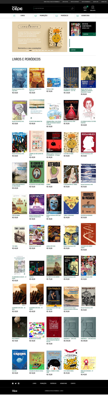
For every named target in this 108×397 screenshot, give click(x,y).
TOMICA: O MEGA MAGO (69, 215)
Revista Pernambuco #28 (87, 184)
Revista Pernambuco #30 (18, 153)
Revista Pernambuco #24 (87, 308)
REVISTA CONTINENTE (75, 1)
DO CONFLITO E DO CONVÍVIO (53, 277)
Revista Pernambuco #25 (70, 277)
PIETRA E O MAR (50, 89)
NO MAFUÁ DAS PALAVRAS (35, 338)
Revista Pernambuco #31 (18, 121)
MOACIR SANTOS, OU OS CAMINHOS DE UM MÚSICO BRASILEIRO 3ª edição (86, 91)
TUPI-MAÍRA (14, 246)
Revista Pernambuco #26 (70, 246)
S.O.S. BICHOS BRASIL (69, 371)
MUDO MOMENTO (15, 338)
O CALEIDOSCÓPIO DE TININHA (70, 184)
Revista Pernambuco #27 (35, 246)
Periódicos (64, 15)
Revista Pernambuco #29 (87, 153)
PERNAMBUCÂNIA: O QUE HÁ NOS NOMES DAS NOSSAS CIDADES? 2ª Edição (54, 123)
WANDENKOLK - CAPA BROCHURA (88, 338)
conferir (85, 34)
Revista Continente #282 (86, 277)
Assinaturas (85, 15)
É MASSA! (31, 277)
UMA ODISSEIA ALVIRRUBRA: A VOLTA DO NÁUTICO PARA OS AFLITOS (53, 340)
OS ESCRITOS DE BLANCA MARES (36, 184)
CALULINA (14, 371)
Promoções (43, 15)
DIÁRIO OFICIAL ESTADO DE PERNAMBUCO (52, 1)
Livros (22, 15)
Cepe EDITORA (65, 1)
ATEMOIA (48, 184)
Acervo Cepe (95, 1)
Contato (73, 383)
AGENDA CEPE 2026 (51, 246)
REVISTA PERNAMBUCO (86, 1)
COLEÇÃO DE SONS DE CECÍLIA (36, 371)
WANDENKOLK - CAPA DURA (70, 338)
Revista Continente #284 (69, 121)
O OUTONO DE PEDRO (68, 153)
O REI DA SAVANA (16, 215)
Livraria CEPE (104, 1)
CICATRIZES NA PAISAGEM (86, 215)
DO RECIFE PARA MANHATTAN (35, 121)
